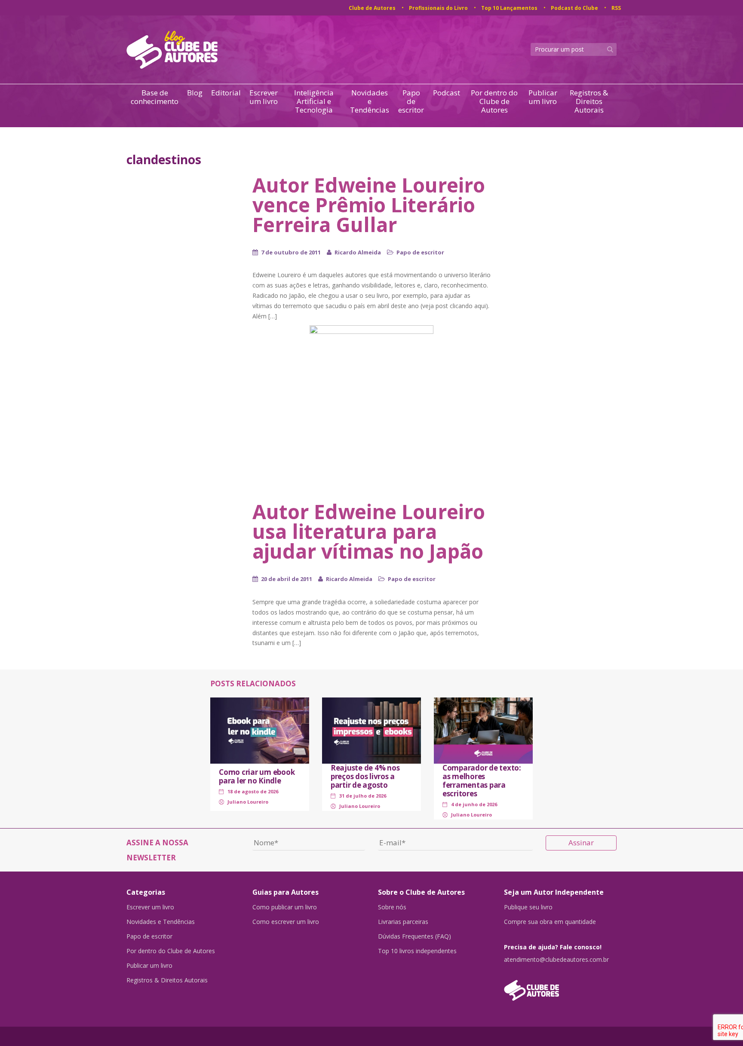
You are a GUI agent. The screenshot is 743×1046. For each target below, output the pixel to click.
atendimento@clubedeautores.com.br (556, 960)
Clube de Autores (372, 8)
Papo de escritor (411, 101)
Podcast (446, 93)
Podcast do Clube (574, 8)
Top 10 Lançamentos (509, 8)
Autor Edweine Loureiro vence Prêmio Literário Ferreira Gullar (368, 204)
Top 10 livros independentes (417, 951)
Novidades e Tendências (369, 101)
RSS (616, 8)
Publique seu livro (528, 907)
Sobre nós (392, 907)
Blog (195, 93)
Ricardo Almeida (358, 252)
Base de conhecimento (154, 97)
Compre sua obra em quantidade (550, 922)
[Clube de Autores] (560, 986)
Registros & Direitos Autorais (589, 101)
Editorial (226, 93)
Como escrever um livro (285, 922)
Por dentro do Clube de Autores (494, 101)
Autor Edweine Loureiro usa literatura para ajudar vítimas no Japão (368, 531)
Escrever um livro (263, 97)
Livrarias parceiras (403, 922)
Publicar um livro (542, 97)
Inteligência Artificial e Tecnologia (314, 101)
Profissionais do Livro (438, 8)
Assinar (581, 842)
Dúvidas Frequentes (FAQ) (414, 936)
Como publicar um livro (284, 907)
